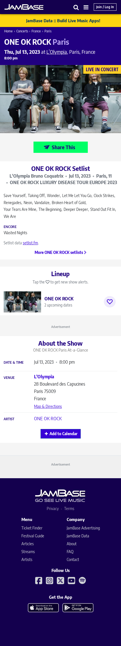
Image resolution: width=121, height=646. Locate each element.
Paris (47, 31)
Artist (9, 419)
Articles (27, 543)
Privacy (53, 508)
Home (8, 31)
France (36, 31)
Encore (10, 227)
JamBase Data (78, 535)
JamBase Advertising (83, 528)
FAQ (70, 551)
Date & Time (14, 362)
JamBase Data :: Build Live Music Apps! (63, 20)
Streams (28, 551)
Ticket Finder (31, 528)
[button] (76, 7)
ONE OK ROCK (48, 418)
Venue (9, 377)
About (72, 543)
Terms (69, 508)
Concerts (22, 31)
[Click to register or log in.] (110, 301)
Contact (73, 559)
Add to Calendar (63, 433)
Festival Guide (32, 535)
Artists (26, 559)
